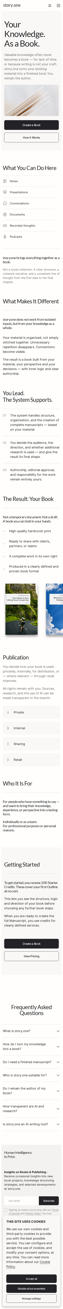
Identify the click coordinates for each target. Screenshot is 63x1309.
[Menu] (58, 5)
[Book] (49, 5)
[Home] (12, 5)
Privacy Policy (33, 1213)
